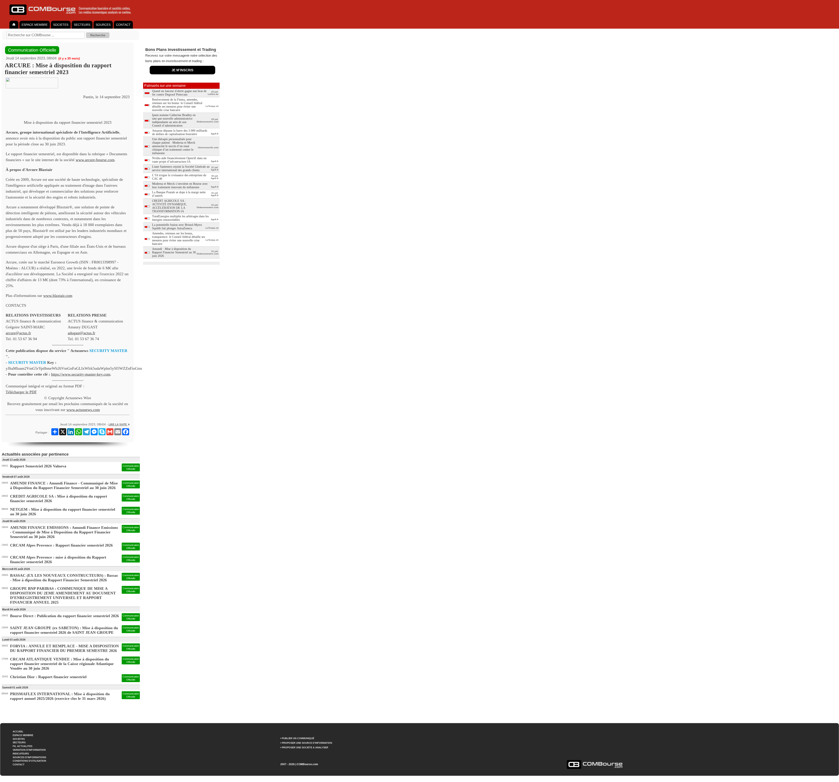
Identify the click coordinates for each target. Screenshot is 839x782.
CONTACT (123, 24)
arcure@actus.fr (18, 333)
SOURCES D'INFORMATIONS (29, 757)
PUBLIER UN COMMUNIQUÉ (298, 738)
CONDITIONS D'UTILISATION (29, 760)
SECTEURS (82, 24)
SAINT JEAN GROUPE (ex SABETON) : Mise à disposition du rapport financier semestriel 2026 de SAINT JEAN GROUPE (64, 630)
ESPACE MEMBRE (35, 24)
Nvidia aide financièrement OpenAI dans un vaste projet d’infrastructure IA (179, 160)
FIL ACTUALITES (22, 746)
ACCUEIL (18, 731)
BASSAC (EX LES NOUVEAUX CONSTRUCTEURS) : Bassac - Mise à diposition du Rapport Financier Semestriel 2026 (64, 577)
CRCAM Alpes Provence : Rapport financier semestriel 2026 (61, 545)
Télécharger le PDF (21, 392)
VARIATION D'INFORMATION (29, 750)
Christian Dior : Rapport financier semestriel (48, 677)
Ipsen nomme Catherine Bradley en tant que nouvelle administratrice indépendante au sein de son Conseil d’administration (174, 120)
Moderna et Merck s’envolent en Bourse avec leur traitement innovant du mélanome (180, 185)
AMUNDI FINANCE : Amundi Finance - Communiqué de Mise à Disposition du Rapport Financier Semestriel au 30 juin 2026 (64, 485)
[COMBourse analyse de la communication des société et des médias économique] (73, 16)
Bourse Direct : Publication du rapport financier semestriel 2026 (64, 616)
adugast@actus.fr (81, 333)
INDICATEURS (21, 753)
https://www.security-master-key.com (80, 374)
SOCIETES (60, 24)
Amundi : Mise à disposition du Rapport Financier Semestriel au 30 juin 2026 (174, 252)
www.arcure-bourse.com (95, 160)
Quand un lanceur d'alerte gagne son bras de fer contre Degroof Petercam (179, 92)
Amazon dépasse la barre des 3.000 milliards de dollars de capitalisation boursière (179, 132)
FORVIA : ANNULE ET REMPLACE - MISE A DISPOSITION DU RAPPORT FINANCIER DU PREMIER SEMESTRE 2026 (64, 648)
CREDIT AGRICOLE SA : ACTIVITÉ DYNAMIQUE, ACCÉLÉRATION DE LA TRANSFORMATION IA (169, 206)
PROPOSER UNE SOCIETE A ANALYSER (305, 747)
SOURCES (103, 24)
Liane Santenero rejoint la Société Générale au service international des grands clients (181, 168)
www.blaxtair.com (57, 295)
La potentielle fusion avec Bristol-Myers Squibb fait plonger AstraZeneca (177, 226)
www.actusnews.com (83, 410)
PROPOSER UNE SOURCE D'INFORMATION (307, 743)
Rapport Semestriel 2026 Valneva (38, 466)
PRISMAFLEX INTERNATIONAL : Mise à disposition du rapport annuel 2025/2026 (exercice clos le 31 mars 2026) (60, 696)
